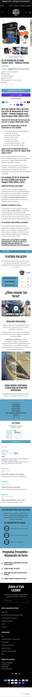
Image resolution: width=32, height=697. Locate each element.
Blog (2, 654)
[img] (4, 451)
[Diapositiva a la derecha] (30, 50)
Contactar (4, 627)
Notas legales (5, 642)
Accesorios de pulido (7, 621)
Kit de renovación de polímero (9, 618)
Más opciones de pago (16, 98)
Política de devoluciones (7, 645)
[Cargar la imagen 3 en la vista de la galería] (24, 50)
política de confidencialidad (8, 651)
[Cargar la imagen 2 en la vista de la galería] (16, 50)
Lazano (17, 685)
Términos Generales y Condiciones (10, 639)
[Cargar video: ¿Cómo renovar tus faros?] (16, 308)
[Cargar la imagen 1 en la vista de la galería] (7, 50)
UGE (2, 636)
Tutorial (3, 624)
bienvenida (4, 612)
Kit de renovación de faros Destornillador (12, 615)
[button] (2, 12)
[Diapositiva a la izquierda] (2, 50)
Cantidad (3, 82)
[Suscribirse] (27, 601)
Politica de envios (6, 648)
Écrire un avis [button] (16, 441)
